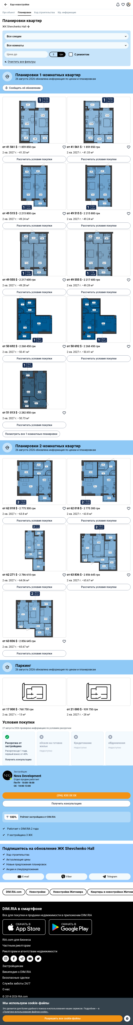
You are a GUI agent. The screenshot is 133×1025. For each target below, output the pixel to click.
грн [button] (61, 54)
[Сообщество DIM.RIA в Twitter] (38, 958)
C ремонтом (81, 54)
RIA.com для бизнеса (16, 939)
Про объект (8, 12)
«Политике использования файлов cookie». (25, 1011)
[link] (34, 120)
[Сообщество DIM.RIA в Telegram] (22, 958)
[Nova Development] (7, 775)
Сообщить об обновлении (24, 87)
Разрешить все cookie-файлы (63, 1018)
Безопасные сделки (16, 977)
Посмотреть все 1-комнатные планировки (31, 433)
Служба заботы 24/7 (16, 983)
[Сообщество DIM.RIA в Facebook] (14, 958)
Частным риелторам (16, 945)
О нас (6, 989)
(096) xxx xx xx (66, 795)
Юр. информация (67, 12)
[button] (5, 4)
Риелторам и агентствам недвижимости (29, 951)
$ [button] (53, 54)
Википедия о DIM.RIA (16, 971)
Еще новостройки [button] (19, 4)
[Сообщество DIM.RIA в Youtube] (30, 958)
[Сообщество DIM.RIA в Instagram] (5, 958)
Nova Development (27, 776)
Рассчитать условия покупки (34, 159)
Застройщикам (12, 966)
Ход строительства (44, 12)
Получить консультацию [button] (18, 759)
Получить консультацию (67, 803)
